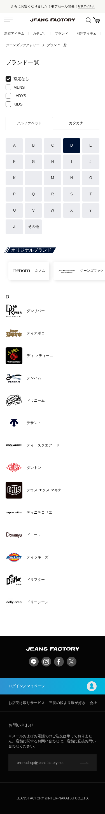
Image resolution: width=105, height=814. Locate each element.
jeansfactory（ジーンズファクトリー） (52, 20)
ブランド (61, 33)
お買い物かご (96, 20)
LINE (34, 661)
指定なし (21, 78)
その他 (33, 226)
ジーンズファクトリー (22, 45)
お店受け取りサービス (26, 703)
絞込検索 (88, 20)
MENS (19, 87)
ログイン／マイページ (26, 686)
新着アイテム (14, 33)
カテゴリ (39, 33)
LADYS (19, 95)
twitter (71, 661)
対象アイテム (86, 6)
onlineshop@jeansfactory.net (40, 763)
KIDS (17, 104)
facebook (59, 661)
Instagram (46, 661)
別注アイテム (86, 33)
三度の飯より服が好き (67, 703)
